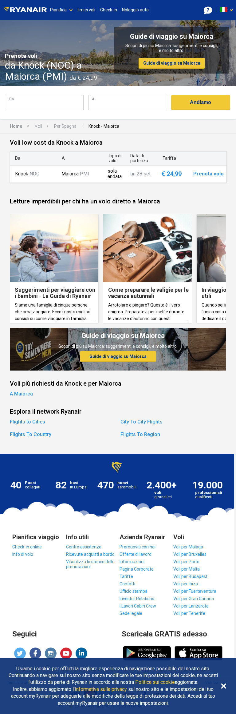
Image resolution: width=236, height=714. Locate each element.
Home (16, 126)
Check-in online (27, 546)
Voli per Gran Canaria (193, 598)
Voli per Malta (186, 569)
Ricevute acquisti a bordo (90, 554)
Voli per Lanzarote (191, 606)
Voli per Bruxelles (189, 554)
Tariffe (126, 576)
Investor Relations (137, 598)
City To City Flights (141, 422)
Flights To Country (30, 434)
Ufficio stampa (134, 591)
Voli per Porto (186, 561)
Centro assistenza (83, 546)
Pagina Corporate (137, 569)
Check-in (108, 9)
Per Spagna (65, 126)
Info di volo (22, 554)
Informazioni (132, 561)
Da (11, 99)
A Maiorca (21, 394)
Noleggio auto (135, 9)
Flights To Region (140, 434)
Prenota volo (208, 174)
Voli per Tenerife (189, 613)
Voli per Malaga (188, 546)
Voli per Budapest (190, 576)
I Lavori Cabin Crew (138, 606)
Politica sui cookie (155, 682)
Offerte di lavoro (135, 554)
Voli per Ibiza (185, 583)
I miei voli (86, 9)
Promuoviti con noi (137, 546)
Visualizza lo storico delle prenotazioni (90, 564)
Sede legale (131, 613)
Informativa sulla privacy (101, 689)
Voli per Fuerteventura (194, 591)
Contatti (127, 583)
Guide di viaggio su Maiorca (171, 63)
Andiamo (200, 102)
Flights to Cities (27, 422)
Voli (38, 126)
